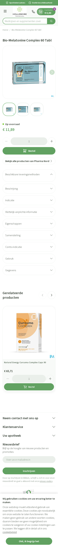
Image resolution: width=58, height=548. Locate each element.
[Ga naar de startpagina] (19, 12)
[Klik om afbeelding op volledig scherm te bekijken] (29, 72)
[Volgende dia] (51, 295)
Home (5, 29)
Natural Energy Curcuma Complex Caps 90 (25, 362)
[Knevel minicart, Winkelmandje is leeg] (40, 12)
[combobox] (25, 21)
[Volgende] (52, 72)
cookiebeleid (10, 532)
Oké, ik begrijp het (29, 541)
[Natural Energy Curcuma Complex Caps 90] (29, 332)
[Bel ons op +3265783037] (33, 11)
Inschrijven (29, 471)
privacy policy (46, 481)
